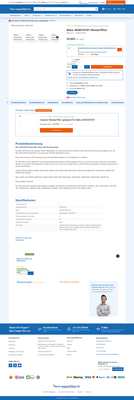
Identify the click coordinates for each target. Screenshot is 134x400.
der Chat (103, 289)
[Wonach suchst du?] (96, 9)
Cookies (79, 392)
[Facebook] (10, 365)
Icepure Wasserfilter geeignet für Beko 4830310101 (67, 120)
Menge (69, 67)
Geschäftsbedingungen (49, 392)
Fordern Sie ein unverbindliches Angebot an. (83, 77)
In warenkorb (56, 130)
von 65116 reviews (79, 97)
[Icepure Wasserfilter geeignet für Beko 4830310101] (28, 124)
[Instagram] (15, 365)
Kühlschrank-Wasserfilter (26, 20)
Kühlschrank (15, 20)
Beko (36, 20)
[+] (87, 67)
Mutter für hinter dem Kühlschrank (24, 260)
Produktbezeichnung (28, 143)
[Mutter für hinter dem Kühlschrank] (25, 246)
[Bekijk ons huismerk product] (71, 50)
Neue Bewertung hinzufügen (69, 282)
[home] (9, 20)
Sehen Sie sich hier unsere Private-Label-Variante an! (97, 48)
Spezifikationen (25, 200)
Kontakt (73, 92)
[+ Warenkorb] (31, 273)
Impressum (88, 392)
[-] (75, 67)
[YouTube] (19, 365)
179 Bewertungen (80, 26)
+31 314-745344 (101, 351)
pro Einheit (70, 124)
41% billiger (94, 54)
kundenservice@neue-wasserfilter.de (107, 354)
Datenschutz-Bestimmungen (66, 392)
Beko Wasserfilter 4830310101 (47, 20)
